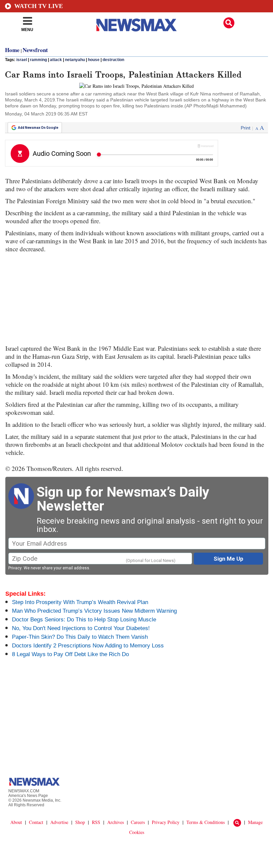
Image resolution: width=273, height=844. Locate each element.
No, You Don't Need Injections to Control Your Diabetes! (81, 628)
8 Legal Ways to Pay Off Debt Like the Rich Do (70, 654)
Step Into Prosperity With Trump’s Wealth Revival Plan (80, 602)
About (16, 822)
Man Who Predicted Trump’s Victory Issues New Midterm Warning (94, 611)
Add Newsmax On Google (38, 127)
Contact (36, 822)
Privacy (15, 568)
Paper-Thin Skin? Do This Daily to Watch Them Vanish (80, 637)
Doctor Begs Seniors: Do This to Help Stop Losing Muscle (84, 619)
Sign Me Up (228, 558)
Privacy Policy (165, 822)
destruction (113, 59)
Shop (80, 822)
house (94, 59)
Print (245, 127)
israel (21, 59)
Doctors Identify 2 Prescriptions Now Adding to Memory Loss (88, 645)
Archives (115, 822)
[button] (228, 22)
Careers (138, 822)
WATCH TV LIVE (38, 6)
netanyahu (75, 59)
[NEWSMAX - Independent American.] (136, 25)
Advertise (59, 822)
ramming (38, 59)
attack (56, 59)
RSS (96, 822)
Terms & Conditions (205, 822)
